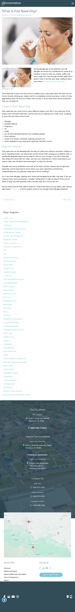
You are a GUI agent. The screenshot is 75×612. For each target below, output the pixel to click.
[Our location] (71, 596)
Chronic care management (13, 236)
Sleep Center (8, 366)
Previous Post (8, 200)
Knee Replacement (10, 283)
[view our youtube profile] (46, 568)
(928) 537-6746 (39, 496)
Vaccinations (8, 387)
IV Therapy (7, 276)
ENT (5, 250)
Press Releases (9, 348)
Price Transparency (11, 577)
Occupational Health (11, 322)
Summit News (8, 369)
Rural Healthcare (9, 351)
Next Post (68, 200)
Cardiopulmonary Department (14, 229)
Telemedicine (8, 377)
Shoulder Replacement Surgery (15, 362)
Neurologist (7, 304)
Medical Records (9, 294)
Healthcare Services (24, 15)
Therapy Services (10, 380)
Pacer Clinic (7, 333)
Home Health (8, 265)
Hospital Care (8, 268)
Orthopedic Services (11, 326)
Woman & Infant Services (12, 391)
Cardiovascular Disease (12, 232)
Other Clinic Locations (38, 428)
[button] (51, 575)
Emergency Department (12, 247)
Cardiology (7, 225)
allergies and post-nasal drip (53, 81)
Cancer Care (8, 218)
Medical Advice (8, 290)
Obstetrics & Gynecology (12, 319)
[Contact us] (67, 596)
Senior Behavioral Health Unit (14, 359)
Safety (5, 355)
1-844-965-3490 (38, 505)
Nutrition (6, 315)
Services (7, 568)
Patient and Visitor (10, 571)
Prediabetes (7, 344)
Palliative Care (8, 337)
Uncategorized (8, 384)
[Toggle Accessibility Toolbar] (4, 600)
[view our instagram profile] (50, 568)
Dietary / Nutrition (10, 243)
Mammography (9, 286)
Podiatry (6, 341)
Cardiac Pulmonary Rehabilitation (15, 222)
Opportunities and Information (15, 574)
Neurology (7, 308)
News (5, 312)
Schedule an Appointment (37, 455)
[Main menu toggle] (72, 3)
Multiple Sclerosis (10, 301)
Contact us (15, 189)
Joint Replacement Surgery (13, 279)
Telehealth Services (10, 373)
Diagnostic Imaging (10, 239)
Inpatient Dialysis (9, 272)
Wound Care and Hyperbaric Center (17, 395)
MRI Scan (7, 297)
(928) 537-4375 (39, 487)
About (6, 580)
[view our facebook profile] (39, 568)
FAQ (4, 254)
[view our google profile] (43, 568)
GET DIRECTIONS (52, 574)
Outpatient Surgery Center (13, 330)
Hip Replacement (9, 261)
